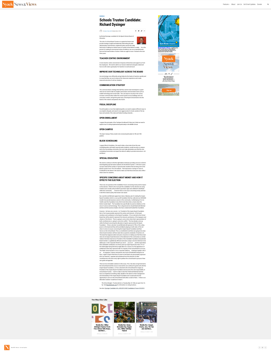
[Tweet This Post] (138, 31)
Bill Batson (99, 333)
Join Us (239, 4)
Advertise (17, 347)
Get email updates (249, 4)
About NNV (13, 347)
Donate (259, 4)
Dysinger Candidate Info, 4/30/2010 (115, 288)
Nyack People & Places (164, 48)
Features (226, 4)
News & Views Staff (108, 31)
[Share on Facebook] (136, 31)
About (233, 4)
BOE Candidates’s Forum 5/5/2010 (134, 288)
